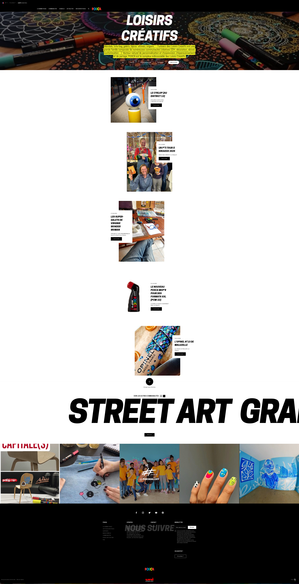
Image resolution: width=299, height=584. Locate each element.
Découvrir (149, 434)
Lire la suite (156, 105)
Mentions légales (20, 579)
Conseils (61, 8)
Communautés (53, 8)
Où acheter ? (12, 2)
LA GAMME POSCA (107, 526)
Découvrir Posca (81, 8)
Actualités (70, 8)
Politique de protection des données (8, 579)
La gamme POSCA (41, 8)
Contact (153, 526)
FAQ (104, 539)
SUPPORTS (105, 531)
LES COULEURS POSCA (108, 528)
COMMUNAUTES (107, 535)
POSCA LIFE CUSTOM (108, 537)
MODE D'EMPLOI (107, 533)
